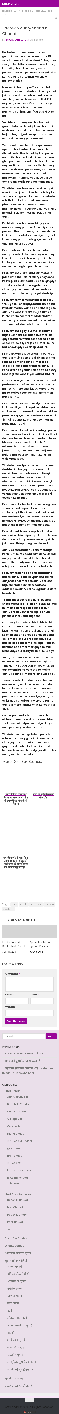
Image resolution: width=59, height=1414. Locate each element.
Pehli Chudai (15, 1219)
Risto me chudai (17, 1175)
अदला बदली (14, 1263)
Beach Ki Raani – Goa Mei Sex (24, 1053)
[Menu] (55, 3)
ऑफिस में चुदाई (16, 1277)
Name (9, 994)
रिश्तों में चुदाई (15, 1349)
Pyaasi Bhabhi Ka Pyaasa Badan (40, 944)
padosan (49, 904)
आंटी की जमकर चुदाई (18, 1250)
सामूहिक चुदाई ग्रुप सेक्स (21, 1356)
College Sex (14, 1118)
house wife (36, 904)
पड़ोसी (11, 1327)
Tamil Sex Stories (16, 1235)
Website (10, 1007)
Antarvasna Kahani (17, 40)
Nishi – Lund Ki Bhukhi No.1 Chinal (13, 944)
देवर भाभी (13, 1299)
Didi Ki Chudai (16, 1132)
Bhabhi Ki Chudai (18, 1103)
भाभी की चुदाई (15, 1342)
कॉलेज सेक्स (14, 1284)
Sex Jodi (12, 1226)
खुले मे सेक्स (14, 1291)
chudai (24, 904)
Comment (12, 974)
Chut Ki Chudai (16, 1111)
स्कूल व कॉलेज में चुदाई (18, 1380)
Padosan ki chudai (19, 1168)
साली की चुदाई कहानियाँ (21, 1364)
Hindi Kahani (10, 11)
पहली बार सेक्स (14, 1372)
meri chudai (15, 1154)
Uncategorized (14, 1242)
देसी (9, 1306)
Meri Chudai (15, 1204)
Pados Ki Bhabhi (17, 1212)
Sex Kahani (10, 3)
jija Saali (15, 1181)
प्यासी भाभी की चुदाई (19, 1320)
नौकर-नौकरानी (17, 1313)
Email (34, 994)
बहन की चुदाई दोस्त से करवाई (22, 1061)
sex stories (8, 909)
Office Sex (13, 1161)
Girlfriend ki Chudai (19, 1139)
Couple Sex (14, 1125)
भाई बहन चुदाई (16, 1335)
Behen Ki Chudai (17, 1197)
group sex (13, 1147)
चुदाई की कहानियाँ (16, 1257)
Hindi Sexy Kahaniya (33, 11)
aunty (14, 904)
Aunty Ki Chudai (17, 1096)
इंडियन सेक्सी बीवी (18, 1270)
